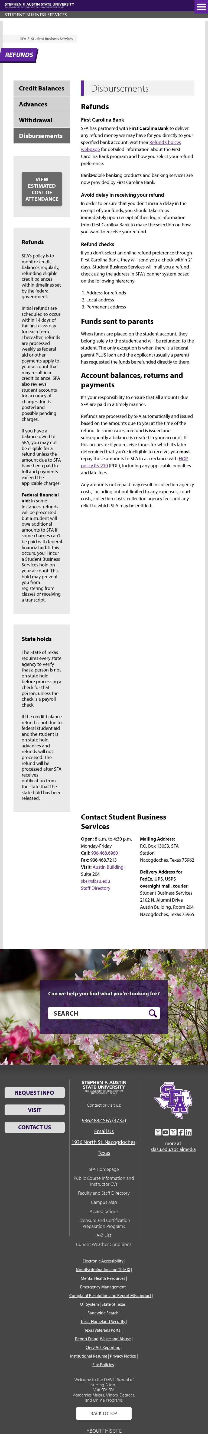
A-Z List (103, 1235)
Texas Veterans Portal (103, 1330)
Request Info (34, 1092)
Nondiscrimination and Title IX (103, 1269)
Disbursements (41, 136)
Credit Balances (41, 88)
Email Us (104, 1131)
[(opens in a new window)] (158, 1132)
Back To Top (103, 1413)
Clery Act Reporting (103, 1347)
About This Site (104, 1430)
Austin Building (108, 867)
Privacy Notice (123, 1356)
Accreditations (104, 1211)
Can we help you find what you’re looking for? (104, 993)
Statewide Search (103, 1312)
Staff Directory (95, 888)
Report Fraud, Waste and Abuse (103, 1338)
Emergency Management (103, 1286)
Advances (33, 104)
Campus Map (104, 1202)
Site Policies (103, 1364)
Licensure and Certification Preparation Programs (103, 1223)
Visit (34, 1110)
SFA (23, 38)
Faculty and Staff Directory (104, 1193)
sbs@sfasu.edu (95, 881)
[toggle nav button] (201, 7)
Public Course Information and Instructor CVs (104, 1181)
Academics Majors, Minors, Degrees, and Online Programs (104, 1397)
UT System (89, 1304)
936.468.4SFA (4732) (104, 1120)
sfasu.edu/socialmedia (173, 1149)
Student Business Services (36, 15)
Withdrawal (36, 120)
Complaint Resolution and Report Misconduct (110, 1295)
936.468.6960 (104, 853)
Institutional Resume (88, 1356)
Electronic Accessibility (103, 1261)
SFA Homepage (104, 1169)
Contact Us (34, 1127)
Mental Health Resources (103, 1278)
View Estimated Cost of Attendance (41, 189)
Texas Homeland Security (102, 1321)
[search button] (153, 1013)
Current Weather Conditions (104, 1244)
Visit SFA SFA (103, 1389)
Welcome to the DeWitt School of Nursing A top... (104, 1382)
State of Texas (114, 1304)
